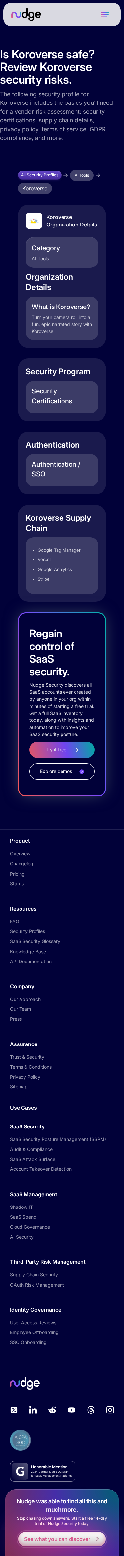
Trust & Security (27, 1057)
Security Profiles (27, 931)
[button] (105, 14)
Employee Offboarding (34, 1332)
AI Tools (82, 175)
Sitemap (19, 1086)
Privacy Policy (25, 1077)
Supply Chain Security (34, 1274)
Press (16, 1019)
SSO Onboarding (28, 1342)
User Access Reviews (33, 1322)
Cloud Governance (30, 1227)
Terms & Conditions (31, 1067)
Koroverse (34, 188)
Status (17, 883)
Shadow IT (21, 1207)
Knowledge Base (28, 951)
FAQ (14, 921)
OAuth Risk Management (37, 1285)
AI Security (22, 1237)
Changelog (21, 863)
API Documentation (31, 961)
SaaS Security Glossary (35, 941)
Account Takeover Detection (41, 1169)
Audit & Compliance (31, 1149)
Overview (20, 853)
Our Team (20, 1009)
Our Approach (25, 999)
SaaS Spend (23, 1217)
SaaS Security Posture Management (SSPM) (58, 1139)
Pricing (17, 874)
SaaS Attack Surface (32, 1159)
